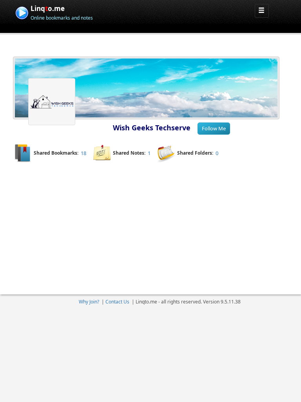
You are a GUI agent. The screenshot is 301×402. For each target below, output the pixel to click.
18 (83, 153)
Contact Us (117, 301)
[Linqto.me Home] (22, 12)
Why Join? (89, 301)
